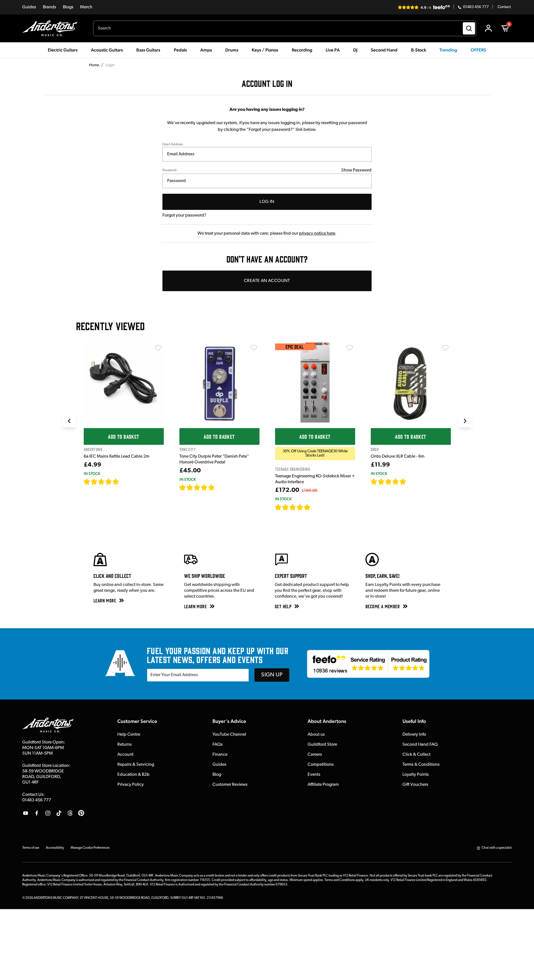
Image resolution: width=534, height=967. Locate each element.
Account (125, 754)
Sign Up (272, 675)
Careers (315, 754)
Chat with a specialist (497, 848)
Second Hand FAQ (420, 744)
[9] (314, 507)
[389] (221, 487)
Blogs (68, 7)
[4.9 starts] (293, 507)
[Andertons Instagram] (47, 813)
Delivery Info (414, 734)
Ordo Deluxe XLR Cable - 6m (397, 456)
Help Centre (128, 734)
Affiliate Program (323, 784)
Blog (216, 774)
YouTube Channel (229, 734)
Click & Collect (416, 754)
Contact (504, 7)
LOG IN (266, 202)
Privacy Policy (130, 784)
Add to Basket (123, 436)
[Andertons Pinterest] (81, 813)
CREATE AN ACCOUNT (267, 281)
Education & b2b (133, 774)
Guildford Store (322, 744)
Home (94, 65)
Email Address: (173, 144)
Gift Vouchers (415, 784)
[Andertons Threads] (70, 813)
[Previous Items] (69, 421)
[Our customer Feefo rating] (368, 664)
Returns (124, 744)
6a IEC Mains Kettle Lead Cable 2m (116, 456)
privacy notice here (317, 233)
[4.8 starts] (197, 487)
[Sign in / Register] (488, 28)
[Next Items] (465, 421)
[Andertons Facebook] (36, 813)
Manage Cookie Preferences (90, 848)
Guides (29, 7)
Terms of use (30, 848)
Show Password (356, 170)
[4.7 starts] (101, 481)
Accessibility (55, 848)
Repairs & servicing (135, 764)
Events (314, 774)
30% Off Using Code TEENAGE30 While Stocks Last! (315, 453)
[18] (411, 481)
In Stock (92, 473)
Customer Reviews (230, 784)
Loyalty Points (415, 774)
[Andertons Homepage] (52, 28)
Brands (49, 7)
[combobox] (284, 28)
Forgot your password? (184, 215)
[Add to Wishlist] (158, 348)
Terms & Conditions (421, 764)
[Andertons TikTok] (59, 813)
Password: (169, 170)
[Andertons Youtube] (25, 813)
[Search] (469, 28)
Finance (220, 754)
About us (316, 734)
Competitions (321, 764)
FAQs (217, 744)
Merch (86, 7)
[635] (125, 481)
